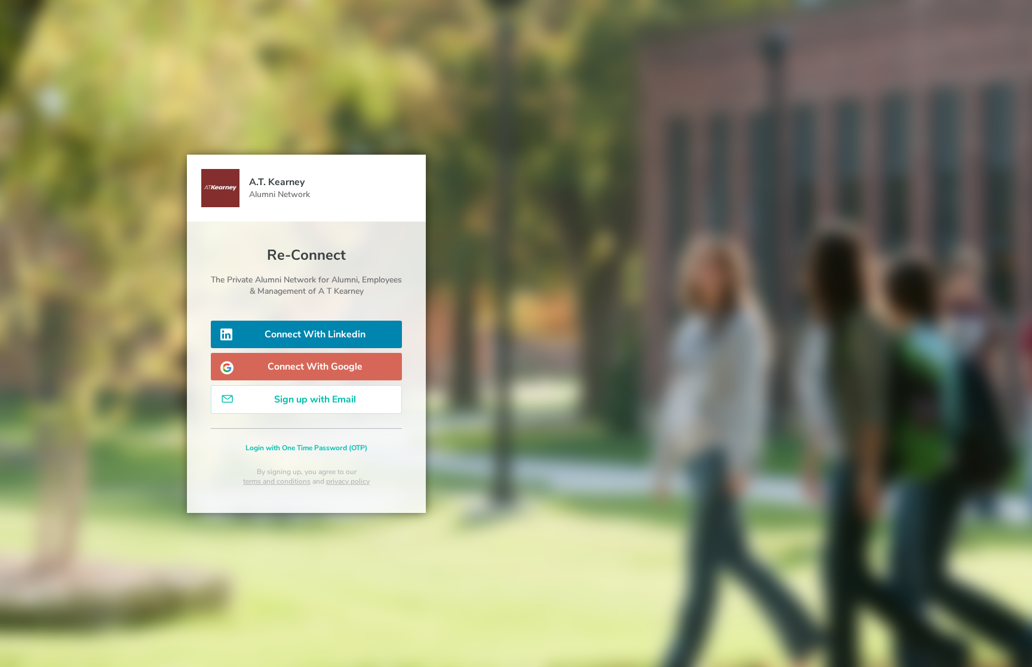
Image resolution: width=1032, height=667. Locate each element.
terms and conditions (277, 481)
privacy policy (348, 481)
